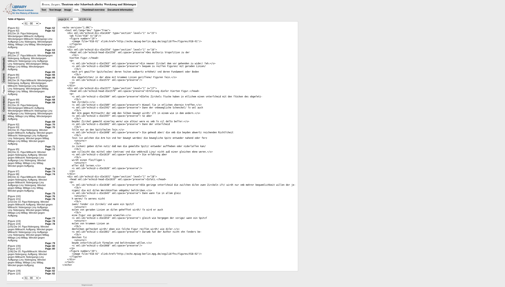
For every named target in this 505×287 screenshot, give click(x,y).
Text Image (55, 9)
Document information (120, 9)
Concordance (3, 104)
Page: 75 (50, 193)
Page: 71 (50, 146)
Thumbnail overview (93, 9)
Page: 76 (50, 196)
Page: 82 (50, 270)
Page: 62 (50, 28)
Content (3, 78)
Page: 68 (50, 99)
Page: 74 (50, 171)
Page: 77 (50, 218)
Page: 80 (50, 246)
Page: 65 (50, 72)
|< (65, 19)
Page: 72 (50, 149)
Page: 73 (50, 168)
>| (90, 19)
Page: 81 (50, 268)
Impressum (87, 285)
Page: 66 (50, 75)
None (3, 117)
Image (67, 9)
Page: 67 (50, 97)
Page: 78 (50, 221)
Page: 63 (50, 50)
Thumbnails (3, 64)
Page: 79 (50, 243)
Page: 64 (50, 52)
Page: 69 (50, 121)
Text (43, 9)
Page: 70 (50, 124)
